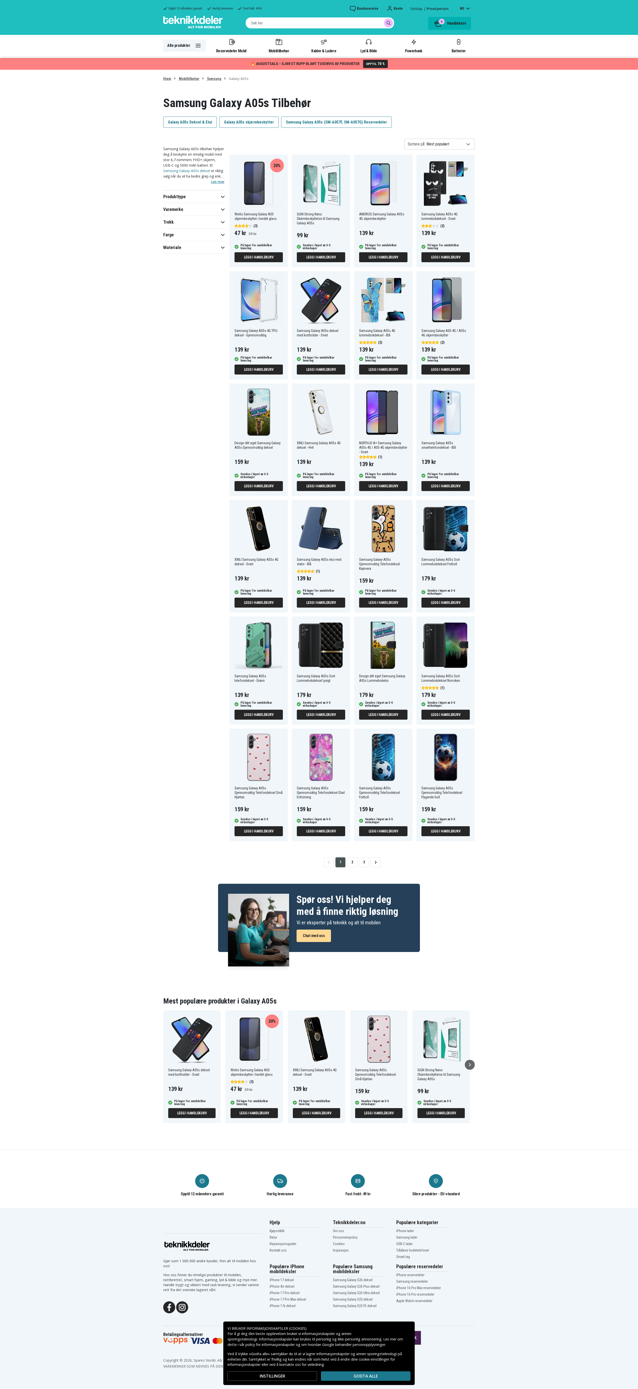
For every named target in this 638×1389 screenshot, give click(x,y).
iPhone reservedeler (410, 1275)
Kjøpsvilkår (277, 1231)
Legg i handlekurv (259, 257)
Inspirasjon (341, 1250)
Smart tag (403, 1257)
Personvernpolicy (345, 1237)
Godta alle (366, 1376)
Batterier (459, 51)
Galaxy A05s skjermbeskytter (249, 122)
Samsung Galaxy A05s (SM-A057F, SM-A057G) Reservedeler (336, 122)
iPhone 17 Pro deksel (285, 1293)
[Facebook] (169, 1307)
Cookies (339, 1244)
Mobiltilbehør (279, 51)
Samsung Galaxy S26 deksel (353, 1280)
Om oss (338, 1231)
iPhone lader (405, 1231)
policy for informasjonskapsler (270, 1344)
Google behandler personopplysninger (353, 1344)
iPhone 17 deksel (282, 1280)
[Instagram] (182, 1307)
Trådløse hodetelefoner (412, 1250)
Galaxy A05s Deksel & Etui (190, 122)
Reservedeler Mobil (231, 51)
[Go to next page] (376, 862)
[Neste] (470, 1065)
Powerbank (413, 51)
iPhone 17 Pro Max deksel (288, 1299)
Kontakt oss (278, 1250)
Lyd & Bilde (368, 51)
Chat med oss (314, 935)
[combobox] (320, 22)
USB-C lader (404, 1244)
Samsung (213, 79)
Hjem (167, 79)
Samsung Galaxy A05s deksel (186, 170)
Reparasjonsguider (283, 1244)
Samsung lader (406, 1237)
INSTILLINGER (272, 1376)
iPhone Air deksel (282, 1286)
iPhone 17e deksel (283, 1306)
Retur (273, 1237)
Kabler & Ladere (323, 51)
